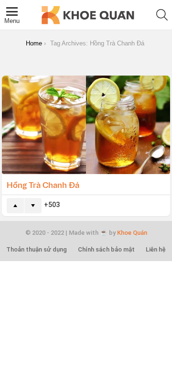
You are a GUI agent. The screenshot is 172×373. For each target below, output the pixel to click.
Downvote (33, 205)
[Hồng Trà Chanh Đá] (86, 125)
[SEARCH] (162, 14)
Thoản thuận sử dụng (36, 249)
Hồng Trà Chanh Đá (43, 184)
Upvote (15, 205)
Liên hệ (156, 249)
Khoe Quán (132, 232)
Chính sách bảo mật (106, 249)
